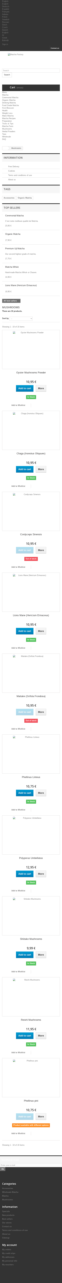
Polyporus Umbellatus (31, 858)
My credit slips (8, 1253)
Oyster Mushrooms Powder (31, 372)
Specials (6, 1211)
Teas (4, 134)
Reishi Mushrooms (31, 1020)
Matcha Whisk (12, 267)
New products (8, 1215)
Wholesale (6, 137)
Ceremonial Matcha (10, 97)
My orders (6, 1249)
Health (4, 110)
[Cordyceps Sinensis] (31, 511)
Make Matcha (8, 116)
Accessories (9, 198)
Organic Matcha (8, 100)
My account (9, 1245)
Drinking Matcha (9, 103)
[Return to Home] (5, 148)
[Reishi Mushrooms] (31, 997)
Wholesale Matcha (10, 1192)
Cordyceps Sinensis (31, 534)
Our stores (7, 1223)
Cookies (11, 171)
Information (13, 157)
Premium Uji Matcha (15, 248)
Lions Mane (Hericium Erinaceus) (21, 285)
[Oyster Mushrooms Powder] (31, 349)
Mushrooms (7, 129)
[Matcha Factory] (31, 61)
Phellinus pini (31, 1100)
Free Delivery (13, 166)
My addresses (8, 1257)
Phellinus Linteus (31, 777)
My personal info (9, 1261)
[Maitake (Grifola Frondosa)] (31, 673)
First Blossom (8, 108)
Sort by (5, 318)
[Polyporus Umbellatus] (31, 835)
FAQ (4, 139)
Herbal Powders (8, 131)
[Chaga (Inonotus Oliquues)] (31, 430)
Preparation (7, 121)
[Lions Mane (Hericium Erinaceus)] (31, 592)
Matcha (5, 95)
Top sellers (12, 207)
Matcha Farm (7, 126)
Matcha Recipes (9, 118)
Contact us (55, 48)
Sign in (5, 44)
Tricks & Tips (7, 124)
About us (12, 180)
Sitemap (6, 1238)
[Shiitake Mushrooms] (31, 916)
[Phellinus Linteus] (31, 754)
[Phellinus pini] (31, 1078)
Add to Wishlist (18, 405)
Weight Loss (7, 113)
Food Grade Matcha (10, 105)
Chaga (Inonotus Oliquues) (31, 453)
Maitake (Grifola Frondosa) (31, 696)
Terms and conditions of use (20, 175)
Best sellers (7, 1219)
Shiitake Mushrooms (31, 939)
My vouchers (8, 1265)
